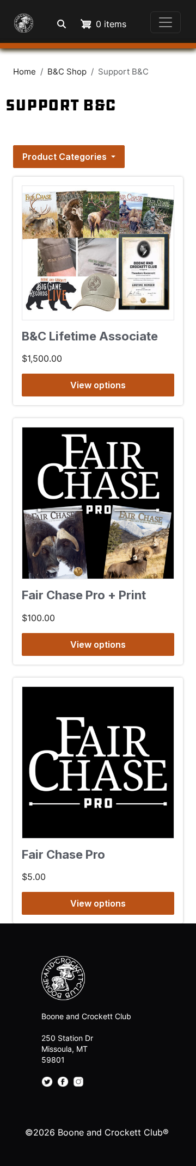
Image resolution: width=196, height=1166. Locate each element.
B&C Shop (67, 72)
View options (98, 385)
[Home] (21, 22)
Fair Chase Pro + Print (84, 595)
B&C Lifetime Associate (90, 336)
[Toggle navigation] (165, 22)
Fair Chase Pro (63, 854)
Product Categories (65, 156)
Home (24, 72)
